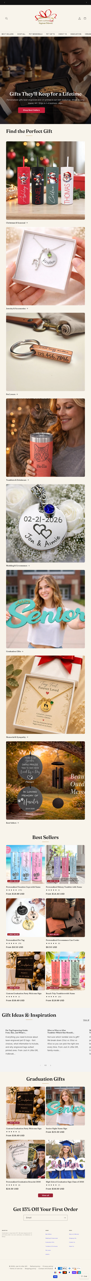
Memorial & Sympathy (16, 737)
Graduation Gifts (13, 651)
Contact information (46, 1268)
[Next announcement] (86, 2)
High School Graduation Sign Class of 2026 (65, 1182)
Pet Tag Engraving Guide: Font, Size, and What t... (17, 1031)
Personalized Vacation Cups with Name (23, 887)
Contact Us (72, 1242)
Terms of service (16, 1268)
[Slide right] (50, 1065)
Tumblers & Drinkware (16, 480)
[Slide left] (40, 1065)
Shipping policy (30, 1268)
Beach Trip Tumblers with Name (60, 993)
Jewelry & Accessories (16, 308)
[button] (6, 18)
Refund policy (35, 1266)
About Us (71, 1246)
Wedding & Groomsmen (16, 566)
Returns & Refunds (74, 1234)
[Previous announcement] (4, 2)
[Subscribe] (64, 1218)
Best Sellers (8, 34)
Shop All (21, 34)
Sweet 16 (62, 34)
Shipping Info (72, 1238)
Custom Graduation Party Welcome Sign (24, 993)
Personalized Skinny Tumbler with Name (64, 887)
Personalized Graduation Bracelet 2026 (23, 1182)
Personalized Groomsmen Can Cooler (62, 940)
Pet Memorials (36, 34)
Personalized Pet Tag (15, 940)
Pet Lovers (10, 394)
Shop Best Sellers (31, 110)
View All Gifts (59, 110)
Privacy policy (48, 1266)
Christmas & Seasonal (15, 223)
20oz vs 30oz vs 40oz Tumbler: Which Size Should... (60, 1031)
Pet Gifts (50, 34)
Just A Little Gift (21, 1266)
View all (86, 1020)
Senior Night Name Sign (56, 1128)
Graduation (75, 34)
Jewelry (47, 1254)
